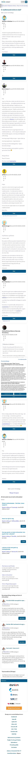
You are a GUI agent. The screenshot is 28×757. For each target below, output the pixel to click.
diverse (12, 119)
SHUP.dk (14, 734)
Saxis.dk (14, 719)
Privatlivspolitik (14, 745)
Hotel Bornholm (11, 753)
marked (18, 310)
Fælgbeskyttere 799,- (6, 320)
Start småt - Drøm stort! (12, 648)
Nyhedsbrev (14, 742)
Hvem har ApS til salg (8, 518)
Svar (14, 55)
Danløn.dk (14, 716)
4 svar (23, 512)
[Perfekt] (3, 28)
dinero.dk (14, 724)
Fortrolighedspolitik (22, 359)
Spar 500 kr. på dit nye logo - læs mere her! (10, 215)
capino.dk (14, 721)
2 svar (23, 526)
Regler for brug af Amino (14, 740)
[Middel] (3, 26)
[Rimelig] (5, 25)
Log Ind (22, 1)
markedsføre (5, 306)
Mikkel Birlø (6, 604)
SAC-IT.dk (14, 729)
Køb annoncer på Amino (14, 737)
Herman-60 (15, 551)
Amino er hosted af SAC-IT (14, 751)
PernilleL (14, 536)
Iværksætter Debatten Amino (8, 5)
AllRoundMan (15, 521)
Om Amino (14, 747)
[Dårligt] (3, 25)
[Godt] (5, 26)
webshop (4, 297)
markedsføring (6, 423)
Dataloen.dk (14, 731)
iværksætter (13, 161)
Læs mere (22, 618)
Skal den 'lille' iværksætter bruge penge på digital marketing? (16, 624)
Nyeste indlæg (6, 507)
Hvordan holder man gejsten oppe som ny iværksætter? (16, 600)
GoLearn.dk (14, 726)
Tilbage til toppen (14, 493)
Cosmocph (14, 507)
